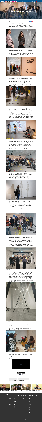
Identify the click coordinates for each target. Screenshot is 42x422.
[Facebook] (18, 375)
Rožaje (29, 409)
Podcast (10, 398)
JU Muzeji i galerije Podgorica (21, 380)
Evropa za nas (19, 397)
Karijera (11, 419)
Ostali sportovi (15, 401)
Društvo (10, 395)
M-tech (10, 401)
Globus (19, 396)
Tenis (14, 398)
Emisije (25, 395)
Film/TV (21, 396)
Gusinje (29, 400)
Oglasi (35, 1)
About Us (30, 419)
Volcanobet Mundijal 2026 (15, 396)
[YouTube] (21, 375)
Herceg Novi (29, 401)
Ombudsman (10, 403)
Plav (29, 406)
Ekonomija (10, 396)
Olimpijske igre (15, 402)
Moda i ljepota (23, 396)
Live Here (32, 396)
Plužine (29, 407)
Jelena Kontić (22, 16)
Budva (29, 398)
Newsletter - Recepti (22, 419)
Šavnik (29, 410)
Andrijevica (30, 395)
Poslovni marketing (36, 395)
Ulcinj (29, 412)
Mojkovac (30, 404)
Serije (25, 396)
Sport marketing (15, 407)
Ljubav (23, 398)
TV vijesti (25, 394)
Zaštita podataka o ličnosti (26, 419)
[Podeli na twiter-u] (30, 21)
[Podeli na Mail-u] (32, 21)
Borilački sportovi (15, 404)
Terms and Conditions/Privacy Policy (16, 419)
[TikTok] (24, 375)
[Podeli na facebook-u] (29, 21)
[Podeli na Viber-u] (31, 21)
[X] (19, 375)
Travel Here (32, 395)
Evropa (19, 395)
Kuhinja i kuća (23, 397)
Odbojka (15, 403)
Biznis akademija (10, 400)
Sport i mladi (14, 406)
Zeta (29, 413)
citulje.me (32, 1)
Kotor (29, 403)
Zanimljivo (21, 395)
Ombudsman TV (10, 404)
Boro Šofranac (10, 380)
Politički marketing (36, 396)
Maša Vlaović (15, 380)
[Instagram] (22, 375)
